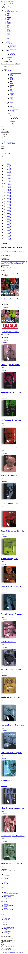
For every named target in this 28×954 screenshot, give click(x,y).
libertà (8, 15)
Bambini (10, 47)
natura (8, 29)
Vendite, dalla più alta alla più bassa (9, 261)
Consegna (6, 892)
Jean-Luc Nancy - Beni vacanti (12, 725)
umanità (8, 35)
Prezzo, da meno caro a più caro (19, 262)
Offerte (5, 917)
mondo (8, 38)
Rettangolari (12, 54)
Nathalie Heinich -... (8, 642)
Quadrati (12, 53)
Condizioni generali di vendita (11, 893)
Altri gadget (9, 57)
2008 (9, 172)
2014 (9, 181)
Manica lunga (13, 46)
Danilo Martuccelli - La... (10, 697)
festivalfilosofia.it (8, 61)
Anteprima (4, 309)
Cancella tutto (4, 131)
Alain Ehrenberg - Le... (9, 559)
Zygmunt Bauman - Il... (10, 503)
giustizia (8, 14)
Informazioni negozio (6, 949)
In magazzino (11, 142)
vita (7, 39)
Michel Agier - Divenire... (10, 365)
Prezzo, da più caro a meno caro (8, 263)
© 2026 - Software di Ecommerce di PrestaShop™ (12, 952)
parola (8, 13)
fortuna (8, 30)
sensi (8, 37)
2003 (9, 165)
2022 (9, 205)
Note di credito (7, 931)
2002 (9, 164)
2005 (9, 168)
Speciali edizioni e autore (12, 11)
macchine (9, 17)
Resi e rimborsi (7, 896)
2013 (9, 180)
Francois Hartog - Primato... (11, 614)
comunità (9, 31)
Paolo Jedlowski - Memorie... (12, 669)
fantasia (8, 33)
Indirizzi (5, 932)
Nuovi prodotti (7, 918)
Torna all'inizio (5, 878)
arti (7, 21)
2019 (9, 190)
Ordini (5, 929)
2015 (9, 183)
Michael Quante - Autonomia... (12, 808)
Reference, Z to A (5, 265)
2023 (9, 223)
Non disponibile (11, 143)
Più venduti (6, 919)
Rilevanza (20, 261)
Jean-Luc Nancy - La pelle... (11, 753)
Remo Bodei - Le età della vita (12, 531)
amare (8, 26)
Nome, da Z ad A (8, 262)
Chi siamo (6, 904)
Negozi (5, 908)
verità (8, 19)
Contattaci (6, 906)
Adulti (9, 43)
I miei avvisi (6, 933)
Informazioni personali (9, 927)
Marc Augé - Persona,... (10, 475)
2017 (9, 186)
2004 (9, 167)
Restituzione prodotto (9, 928)
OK (2, 126)
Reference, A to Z (5, 259)
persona (8, 18)
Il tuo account (4, 922)
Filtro (2, 266)
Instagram (6, 884)
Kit (4, 58)
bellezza (8, 41)
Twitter (5, 882)
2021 (9, 193)
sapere (8, 34)
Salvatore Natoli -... (8, 780)
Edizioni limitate (7, 59)
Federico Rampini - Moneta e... (12, 836)
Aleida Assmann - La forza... (11, 392)
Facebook (6, 880)
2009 (9, 174)
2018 (9, 187)
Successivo (7, 875)
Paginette (7, 10)
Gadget (6, 50)
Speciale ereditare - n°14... (11, 299)
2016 (9, 184)
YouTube (6, 883)
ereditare (9, 23)
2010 (9, 175)
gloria (8, 25)
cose (8, 27)
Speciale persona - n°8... (10, 332)
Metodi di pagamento (9, 895)
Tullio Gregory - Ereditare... (11, 586)
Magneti (10, 51)
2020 (9, 192)
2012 (9, 178)
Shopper (9, 55)
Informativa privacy (8, 905)
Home (5, 69)
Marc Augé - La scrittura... (11, 448)
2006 (9, 170)
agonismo (9, 22)
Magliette (7, 42)
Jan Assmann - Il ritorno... (11, 420)
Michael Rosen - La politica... (12, 863)
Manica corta (13, 45)
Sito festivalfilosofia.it (9, 909)
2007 (9, 171)
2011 (9, 177)
